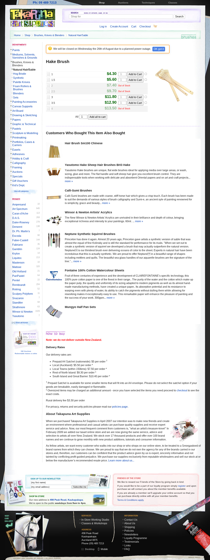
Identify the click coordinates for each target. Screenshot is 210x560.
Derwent (17, 226)
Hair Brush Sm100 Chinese (84, 143)
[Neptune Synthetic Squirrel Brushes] (54, 240)
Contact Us (130, 519)
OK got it (159, 49)
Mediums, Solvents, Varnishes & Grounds (24, 56)
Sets (15, 97)
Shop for (135, 13)
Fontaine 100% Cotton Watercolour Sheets (94, 270)
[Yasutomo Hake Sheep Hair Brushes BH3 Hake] (54, 171)
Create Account (119, 26)
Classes (172, 2)
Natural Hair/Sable (78, 35)
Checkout (145, 26)
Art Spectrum (19, 209)
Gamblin (17, 249)
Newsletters (131, 534)
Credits (185, 557)
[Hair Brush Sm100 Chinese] (54, 150)
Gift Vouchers (20, 181)
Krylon (16, 253)
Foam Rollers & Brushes (22, 88)
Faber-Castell (20, 240)
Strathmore (18, 307)
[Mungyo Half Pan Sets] (54, 312)
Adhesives (18, 154)
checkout (182, 390)
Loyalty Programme (135, 538)
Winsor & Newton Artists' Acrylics (88, 212)
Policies (129, 530)
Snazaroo (18, 298)
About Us (129, 523)
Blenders (18, 93)
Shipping (129, 527)
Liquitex (16, 258)
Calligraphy (19, 163)
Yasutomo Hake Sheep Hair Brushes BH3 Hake (97, 165)
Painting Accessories (24, 101)
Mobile (104, 549)
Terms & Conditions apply (130, 500)
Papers (16, 119)
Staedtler (17, 302)
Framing (17, 167)
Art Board (17, 110)
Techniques (148, 2)
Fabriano (17, 244)
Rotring (16, 289)
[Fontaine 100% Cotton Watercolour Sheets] (54, 277)
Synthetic (18, 77)
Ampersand (19, 204)
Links (127, 545)
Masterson (18, 262)
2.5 (53, 91)
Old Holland (19, 271)
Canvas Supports (22, 106)
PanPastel (18, 276)
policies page (120, 406)
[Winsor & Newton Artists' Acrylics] (54, 219)
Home (17, 35)
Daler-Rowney (20, 222)
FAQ (127, 549)
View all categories (21, 191)
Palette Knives (21, 82)
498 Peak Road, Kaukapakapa (66, 499)
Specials (17, 176)
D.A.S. (16, 218)
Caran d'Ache (20, 213)
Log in (103, 26)
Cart (133, 26)
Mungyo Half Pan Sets (80, 307)
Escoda (16, 235)
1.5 (53, 80)
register (182, 486)
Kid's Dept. (18, 185)
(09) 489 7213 (96, 543)
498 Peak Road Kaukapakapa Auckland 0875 (90, 536)
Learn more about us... (121, 460)
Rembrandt (18, 285)
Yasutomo (18, 316)
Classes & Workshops (94, 523)
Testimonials (131, 541)
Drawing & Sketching (24, 115)
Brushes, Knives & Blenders (49, 35)
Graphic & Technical (24, 124)
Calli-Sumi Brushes (78, 190)
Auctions (123, 2)
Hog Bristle (19, 73)
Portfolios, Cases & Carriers (23, 144)
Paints (16, 50)
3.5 (53, 103)
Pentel (16, 280)
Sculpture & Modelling (25, 133)
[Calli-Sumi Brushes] (54, 197)
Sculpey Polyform (22, 293)
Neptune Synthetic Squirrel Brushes (90, 234)
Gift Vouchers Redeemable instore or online (26, 352)
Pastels (16, 128)
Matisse (16, 267)
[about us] (184, 440)
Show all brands (21, 323)
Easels (16, 149)
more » (69, 181)
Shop (102, 2)
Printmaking (19, 137)
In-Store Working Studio (95, 519)
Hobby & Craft (20, 158)
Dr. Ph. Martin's (21, 231)
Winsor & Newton (22, 311)
